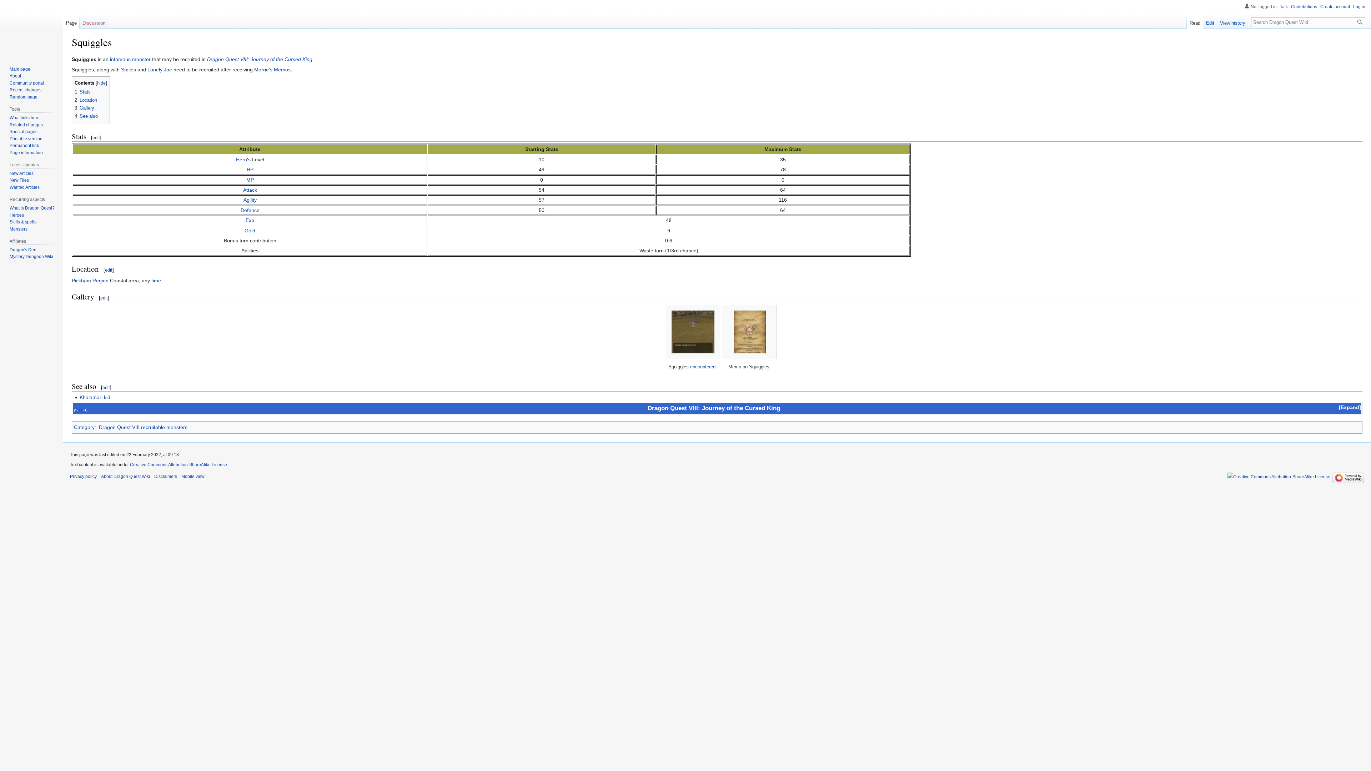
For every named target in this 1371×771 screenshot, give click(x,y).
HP (250, 169)
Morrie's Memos (272, 69)
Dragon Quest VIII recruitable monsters (143, 427)
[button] (1350, 407)
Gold (250, 230)
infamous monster (130, 59)
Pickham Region (90, 280)
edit (96, 137)
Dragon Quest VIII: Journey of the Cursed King (259, 59)
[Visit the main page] (31, 28)
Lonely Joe (159, 69)
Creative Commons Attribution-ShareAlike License (178, 464)
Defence (250, 210)
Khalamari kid (95, 397)
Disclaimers (165, 476)
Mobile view (193, 476)
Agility (250, 200)
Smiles (128, 69)
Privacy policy (83, 476)
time (156, 280)
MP (250, 180)
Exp (250, 220)
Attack (250, 190)
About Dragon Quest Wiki (125, 476)
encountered (702, 366)
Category (84, 427)
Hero (241, 159)
